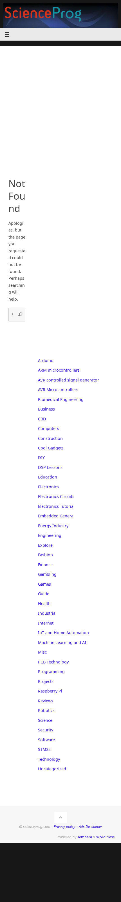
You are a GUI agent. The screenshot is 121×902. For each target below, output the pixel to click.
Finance (45, 564)
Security (45, 730)
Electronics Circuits (56, 496)
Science (45, 720)
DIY (41, 457)
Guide (43, 593)
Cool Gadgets (51, 448)
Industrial (47, 613)
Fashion (45, 554)
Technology (49, 759)
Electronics (48, 486)
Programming (51, 671)
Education (47, 477)
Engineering (49, 535)
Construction (50, 438)
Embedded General (56, 516)
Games (44, 584)
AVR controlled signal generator (68, 380)
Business (46, 409)
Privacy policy (64, 826)
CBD (42, 419)
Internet (45, 623)
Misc (42, 652)
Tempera (84, 836)
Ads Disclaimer (90, 826)
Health (44, 603)
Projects (45, 681)
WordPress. (105, 836)
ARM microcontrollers (59, 370)
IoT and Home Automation (63, 632)
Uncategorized (52, 768)
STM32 (44, 749)
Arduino (45, 360)
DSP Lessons (50, 467)
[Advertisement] (60, 106)
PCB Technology (53, 662)
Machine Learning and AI (62, 642)
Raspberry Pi (50, 691)
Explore (45, 545)
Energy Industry (53, 525)
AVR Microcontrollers (58, 389)
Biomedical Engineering (61, 399)
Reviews (45, 700)
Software (46, 739)
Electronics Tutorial (56, 506)
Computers (48, 428)
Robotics (46, 710)
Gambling (47, 574)
